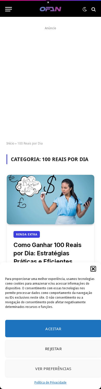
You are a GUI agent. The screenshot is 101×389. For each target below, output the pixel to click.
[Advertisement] (50, 82)
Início (10, 143)
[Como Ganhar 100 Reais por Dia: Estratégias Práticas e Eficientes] (50, 199)
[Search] (93, 9)
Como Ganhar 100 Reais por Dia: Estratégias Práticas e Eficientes (47, 253)
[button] (93, 268)
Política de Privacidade (50, 382)
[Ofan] (50, 9)
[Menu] (8, 9)
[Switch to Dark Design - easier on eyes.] (84, 9)
